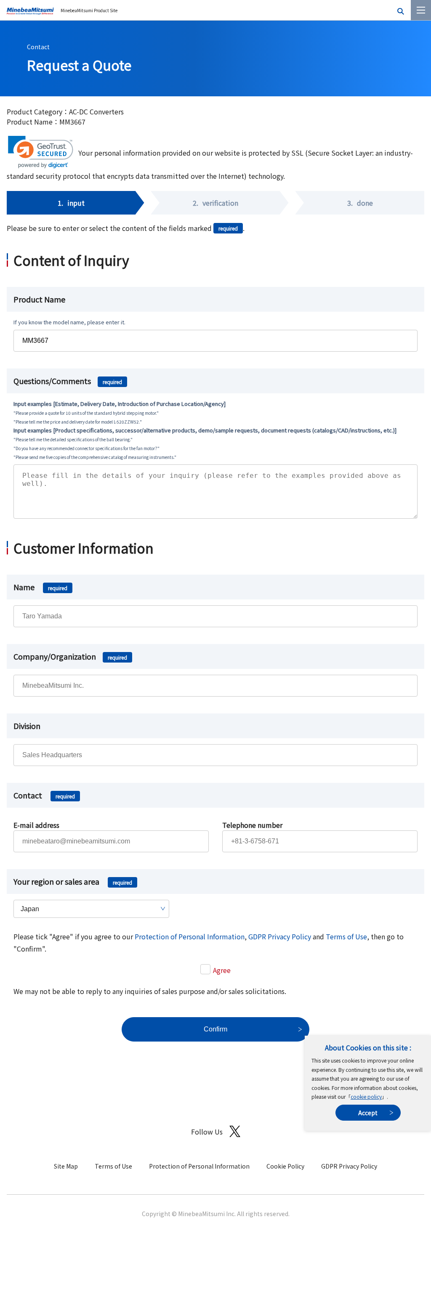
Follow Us (207, 1132)
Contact (38, 46)
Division (26, 725)
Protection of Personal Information (190, 936)
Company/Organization (70, 656)
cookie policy (366, 1096)
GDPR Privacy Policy (279, 936)
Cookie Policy (285, 1166)
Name (40, 586)
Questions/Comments (67, 380)
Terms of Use (346, 936)
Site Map (66, 1166)
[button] (40, 152)
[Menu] (421, 10)
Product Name (39, 299)
